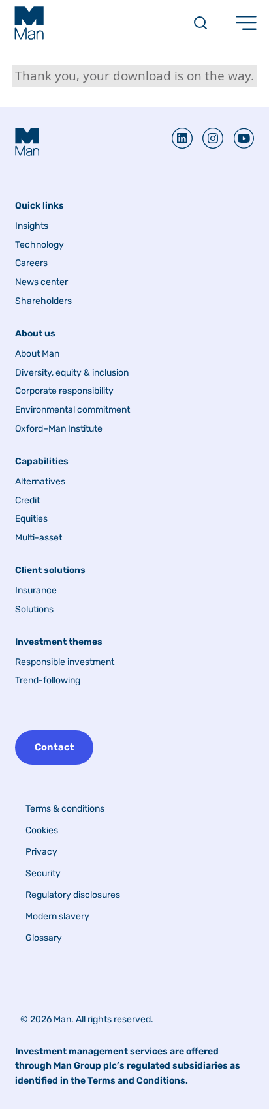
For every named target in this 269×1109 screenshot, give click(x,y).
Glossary (43, 937)
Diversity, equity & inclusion (72, 373)
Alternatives (40, 482)
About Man (37, 354)
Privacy (41, 851)
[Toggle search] (200, 23)
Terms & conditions (64, 808)
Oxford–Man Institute (59, 429)
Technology (39, 245)
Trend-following (47, 680)
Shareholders (43, 301)
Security (43, 873)
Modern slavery (57, 916)
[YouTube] (238, 138)
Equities (31, 519)
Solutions (34, 609)
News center (41, 282)
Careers (31, 263)
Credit (27, 500)
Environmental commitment (72, 410)
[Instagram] (208, 138)
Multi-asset (38, 538)
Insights (31, 226)
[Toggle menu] (246, 23)
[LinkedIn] (182, 138)
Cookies (41, 830)
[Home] (29, 23)
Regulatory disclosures (72, 894)
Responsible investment (64, 662)
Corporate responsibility (64, 391)
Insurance (36, 590)
